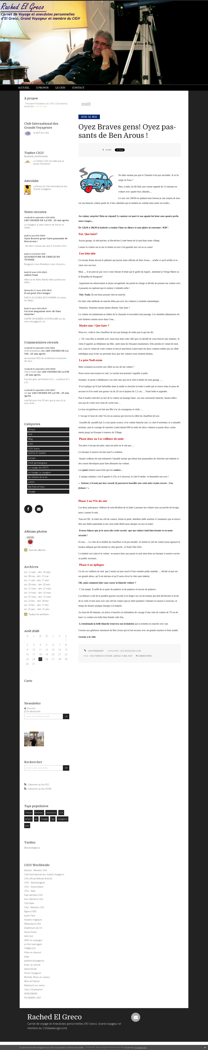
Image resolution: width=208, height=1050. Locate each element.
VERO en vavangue (33, 940)
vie (36, 818)
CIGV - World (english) (34, 882)
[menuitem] (25, 88)
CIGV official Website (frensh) (38, 878)
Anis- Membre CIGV (33, 899)
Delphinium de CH (33, 927)
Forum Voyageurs (32, 973)
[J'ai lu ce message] (205, 1047)
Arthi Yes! (28, 936)
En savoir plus (140, 1047)
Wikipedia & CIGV (32, 923)
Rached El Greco (54, 1017)
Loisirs (31, 481)
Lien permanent (96, 650)
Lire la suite (41, 106)
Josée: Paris (29, 915)
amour (28, 818)
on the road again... (33, 944)
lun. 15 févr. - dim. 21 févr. (36, 605)
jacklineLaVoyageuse (34, 960)
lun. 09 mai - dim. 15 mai (36, 576)
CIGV (30, 443)
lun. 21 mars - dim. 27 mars (37, 588)
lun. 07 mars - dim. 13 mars (37, 596)
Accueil (23, 87)
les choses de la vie (37, 477)
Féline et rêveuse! (32, 952)
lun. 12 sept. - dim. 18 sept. (37, 572)
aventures (51, 812)
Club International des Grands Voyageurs (44, 874)
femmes (39, 812)
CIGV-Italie (29, 903)
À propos (42, 87)
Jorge (26, 956)
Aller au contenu (10, 2)
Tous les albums (37, 549)
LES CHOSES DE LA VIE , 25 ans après (46, 220)
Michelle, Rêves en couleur (37, 977)
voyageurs (62, 818)
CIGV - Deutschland (33, 886)
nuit (130, 655)
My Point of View (36, 486)
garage (117, 655)
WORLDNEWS (30, 993)
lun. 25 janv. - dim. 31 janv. (37, 609)
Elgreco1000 (30, 911)
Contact (78, 87)
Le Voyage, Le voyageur (39, 472)
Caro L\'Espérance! (33, 989)
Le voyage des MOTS (38, 467)
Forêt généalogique (37, 462)
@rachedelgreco (32, 847)
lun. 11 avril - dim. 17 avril (36, 580)
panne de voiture (103, 655)
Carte (28, 681)
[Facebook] (28, 509)
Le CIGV (60, 87)
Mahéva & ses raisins (34, 985)
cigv (53, 818)
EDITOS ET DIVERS (37, 453)
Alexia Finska (30, 932)
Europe (31, 458)
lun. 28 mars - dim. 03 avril (37, 584)
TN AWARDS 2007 (32, 997)
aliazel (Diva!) (30, 968)
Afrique (31, 429)
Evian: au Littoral (32, 964)
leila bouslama (32, 350)
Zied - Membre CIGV (34, 907)
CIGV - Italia (29, 890)
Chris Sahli (30, 371)
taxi (92, 655)
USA (61, 812)
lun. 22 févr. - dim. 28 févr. (36, 601)
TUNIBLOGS (30, 948)
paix (27, 825)
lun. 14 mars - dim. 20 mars (37, 592)
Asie (30, 434)
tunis (124, 655)
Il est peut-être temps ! (37, 293)
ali (25, 393)
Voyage (31, 491)
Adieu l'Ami (31, 275)
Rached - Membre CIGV (35, 870)
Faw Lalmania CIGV (33, 895)
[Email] (39, 509)
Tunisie (28, 812)
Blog (30, 438)
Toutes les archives (39, 614)
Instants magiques (33, 919)
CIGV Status (34, 448)
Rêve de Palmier (32, 981)
